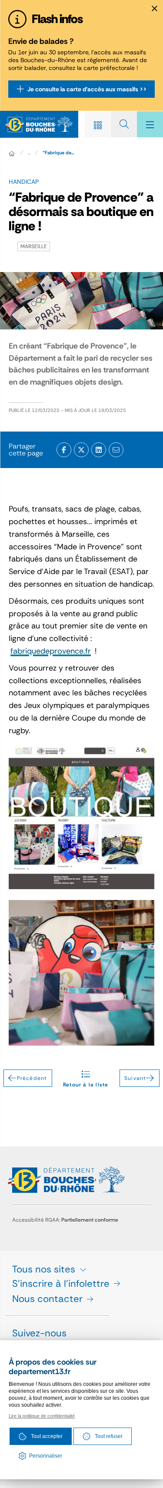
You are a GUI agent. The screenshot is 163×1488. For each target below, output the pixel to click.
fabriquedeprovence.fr (50, 651)
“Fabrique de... (58, 152)
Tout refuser (109, 1436)
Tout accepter (47, 1436)
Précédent (32, 1078)
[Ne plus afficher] (154, 8)
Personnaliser (45, 1456)
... (29, 152)
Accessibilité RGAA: (65, 1219)
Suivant (135, 1078)
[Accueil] (12, 153)
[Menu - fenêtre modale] (150, 124)
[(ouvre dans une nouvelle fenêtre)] (64, 449)
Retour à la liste (85, 1082)
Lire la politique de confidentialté (42, 1415)
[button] (116, 449)
